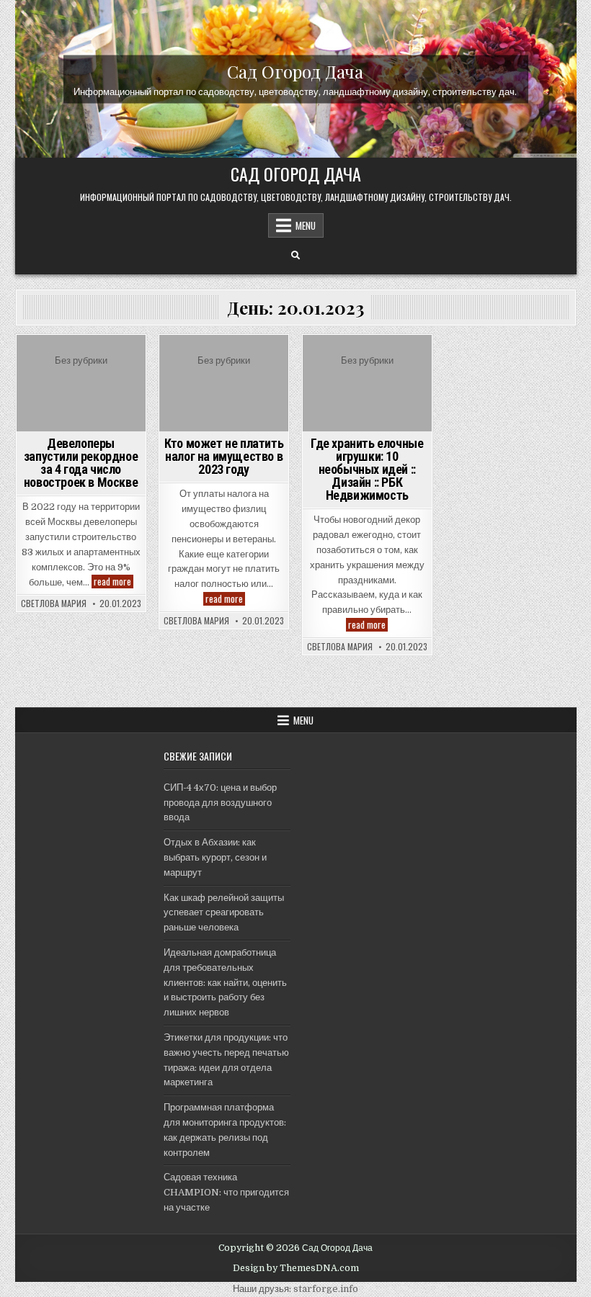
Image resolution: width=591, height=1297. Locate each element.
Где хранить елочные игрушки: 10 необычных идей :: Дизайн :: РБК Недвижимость (367, 469)
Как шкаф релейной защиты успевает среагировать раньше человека (224, 912)
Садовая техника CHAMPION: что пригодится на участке (226, 1192)
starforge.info (325, 1288)
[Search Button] (295, 255)
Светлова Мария (53, 603)
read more (113, 581)
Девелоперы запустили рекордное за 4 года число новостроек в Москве (81, 463)
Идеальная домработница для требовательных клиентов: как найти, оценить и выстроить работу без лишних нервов (225, 982)
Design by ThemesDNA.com (296, 1268)
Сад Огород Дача (295, 70)
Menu (306, 225)
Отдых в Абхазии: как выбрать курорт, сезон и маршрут (215, 857)
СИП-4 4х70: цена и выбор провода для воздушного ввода (220, 802)
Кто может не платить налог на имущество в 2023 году (223, 456)
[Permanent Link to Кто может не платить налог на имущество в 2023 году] (223, 383)
